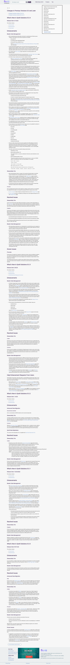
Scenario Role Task (18, 506)
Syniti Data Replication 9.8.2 (30, 432)
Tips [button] (52, 2)
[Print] (7, 8)
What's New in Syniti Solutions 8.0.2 (49, 20)
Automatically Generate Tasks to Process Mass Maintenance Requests (25, 43)
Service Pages (29, 636)
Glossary (9, 657)
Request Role (24, 314)
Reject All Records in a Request (32, 77)
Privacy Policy (8, 663)
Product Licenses (11, 658)
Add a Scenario (14, 310)
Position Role (32, 537)
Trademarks (28, 663)
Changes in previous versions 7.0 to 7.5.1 (16, 13)
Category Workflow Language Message (25, 500)
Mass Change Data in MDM (23, 287)
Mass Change (17, 51)
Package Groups (35, 191)
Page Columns (28, 176)
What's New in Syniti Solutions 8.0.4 (49, 8)
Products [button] (47, 2)
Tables (20, 591)
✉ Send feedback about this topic (14, 644)
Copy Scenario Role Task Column (16, 485)
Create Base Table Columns (33, 54)
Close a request (11, 193)
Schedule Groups (27, 629)
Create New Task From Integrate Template (24, 83)
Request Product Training (12, 653)
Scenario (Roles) (25, 494)
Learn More (29, 656)
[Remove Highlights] (9, 8)
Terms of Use (48, 663)
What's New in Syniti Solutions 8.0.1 (49, 24)
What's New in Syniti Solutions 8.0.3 (49, 14)
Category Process (35, 299)
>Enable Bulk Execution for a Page (21, 384)
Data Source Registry (14, 425)
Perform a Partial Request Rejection (15, 297)
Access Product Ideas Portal (13, 652)
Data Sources (10, 203)
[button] (27, 2)
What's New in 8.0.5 (39, 2)
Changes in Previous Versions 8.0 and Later (50, 6)
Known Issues (11, 28)
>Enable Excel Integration (20, 388)
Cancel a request (12, 191)
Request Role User (27, 490)
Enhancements (11, 271)
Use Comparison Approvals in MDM (27, 329)
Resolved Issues (12, 26)
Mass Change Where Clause (17, 58)
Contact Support (11, 650)
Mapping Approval (17, 580)
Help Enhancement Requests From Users (50, 18)
